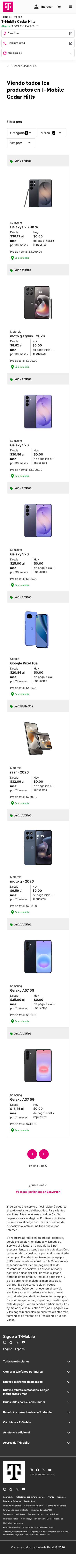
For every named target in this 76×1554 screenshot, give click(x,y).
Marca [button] (45, 133)
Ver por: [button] (21, 142)
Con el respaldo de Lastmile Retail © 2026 (38, 1547)
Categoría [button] (17, 133)
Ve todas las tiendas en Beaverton (38, 1191)
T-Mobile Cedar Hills (23, 65)
